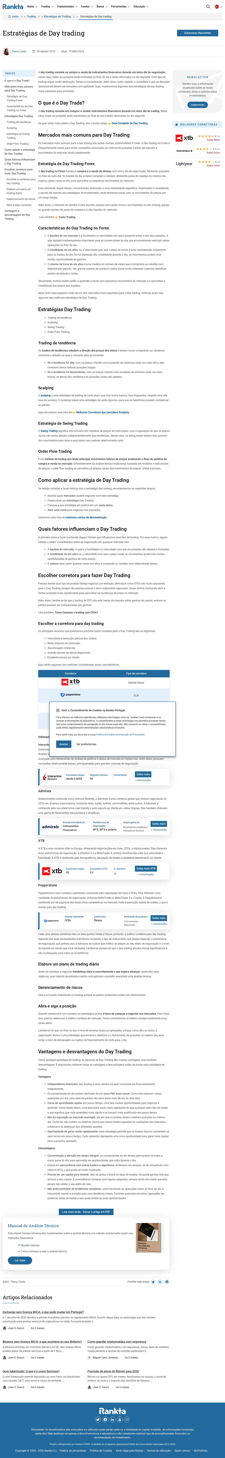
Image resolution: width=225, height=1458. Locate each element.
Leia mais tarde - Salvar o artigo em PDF (86, 1211)
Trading (31, 16)
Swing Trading (49, 430)
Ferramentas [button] (119, 6)
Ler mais (20, 1260)
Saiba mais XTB (146, 868)
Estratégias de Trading (57, 16)
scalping (46, 395)
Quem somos (182, 1450)
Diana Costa (19, 51)
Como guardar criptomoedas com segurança (116, 1341)
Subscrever (197, 104)
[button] (208, 6)
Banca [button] (100, 6)
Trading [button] (45, 6)
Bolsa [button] (30, 6)
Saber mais (213, 152)
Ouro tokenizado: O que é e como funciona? (31, 1371)
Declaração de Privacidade (130, 734)
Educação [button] (139, 6)
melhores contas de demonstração (86, 517)
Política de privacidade (73, 1450)
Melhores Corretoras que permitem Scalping (102, 412)
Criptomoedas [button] (65, 6)
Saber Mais (213, 139)
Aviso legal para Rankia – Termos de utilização (143, 1450)
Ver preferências (86, 744)
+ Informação (143, 780)
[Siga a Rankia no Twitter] (98, 1419)
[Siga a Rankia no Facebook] (105, 1419)
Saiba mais (143, 774)
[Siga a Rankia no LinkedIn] (112, 1419)
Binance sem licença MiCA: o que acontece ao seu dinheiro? (42, 1341)
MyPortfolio (201, 1450)
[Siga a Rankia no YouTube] (120, 1419)
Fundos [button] (85, 6)
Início (15, 16)
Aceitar (63, 744)
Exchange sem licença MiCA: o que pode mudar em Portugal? (43, 1312)
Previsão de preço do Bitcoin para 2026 (113, 1371)
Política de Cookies (105, 734)
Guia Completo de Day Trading (129, 123)
